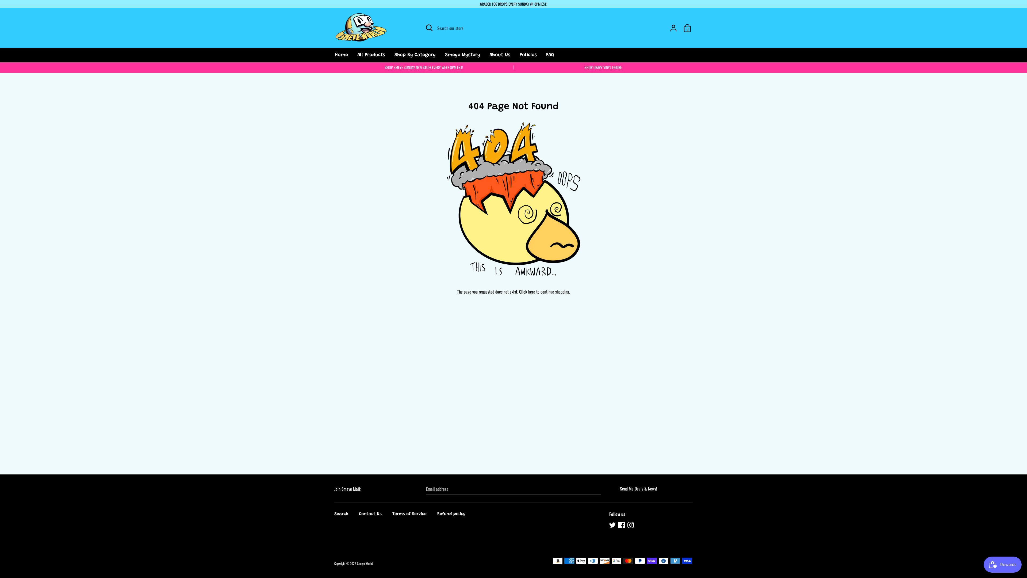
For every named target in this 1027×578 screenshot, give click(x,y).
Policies (528, 55)
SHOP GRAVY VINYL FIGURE (603, 67)
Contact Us (370, 514)
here (531, 291)
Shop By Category (415, 55)
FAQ (550, 55)
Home (341, 55)
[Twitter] (613, 526)
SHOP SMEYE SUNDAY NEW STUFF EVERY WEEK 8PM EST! (424, 67)
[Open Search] (429, 27)
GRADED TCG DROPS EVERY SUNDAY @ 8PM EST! (513, 4)
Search (341, 514)
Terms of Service (409, 514)
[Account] (673, 26)
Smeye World (365, 563)
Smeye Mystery (462, 55)
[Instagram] (631, 526)
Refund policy (451, 514)
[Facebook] (622, 526)
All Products (371, 55)
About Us (499, 55)
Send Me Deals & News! (638, 488)
